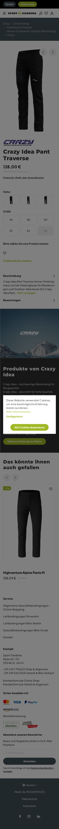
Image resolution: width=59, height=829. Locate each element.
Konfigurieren (14, 416)
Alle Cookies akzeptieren (29, 427)
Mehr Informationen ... (20, 411)
